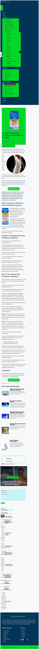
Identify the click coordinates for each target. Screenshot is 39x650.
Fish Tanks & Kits (8, 601)
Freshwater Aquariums (9, 88)
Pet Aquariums (6, 138)
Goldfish (8, 40)
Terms (36, 647)
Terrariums (5, 68)
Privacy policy (32, 647)
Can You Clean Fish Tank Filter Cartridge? (8, 533)
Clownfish (9, 54)
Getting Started (8, 86)
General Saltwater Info (9, 26)
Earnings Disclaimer (26, 623)
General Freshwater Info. (10, 93)
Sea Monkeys (9, 58)
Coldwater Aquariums (9, 24)
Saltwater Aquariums (11, 65)
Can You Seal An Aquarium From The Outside (8, 521)
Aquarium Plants (8, 19)
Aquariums (5, 17)
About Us (23, 630)
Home (4, 12)
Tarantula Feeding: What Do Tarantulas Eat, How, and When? (9, 553)
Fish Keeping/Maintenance (10, 84)
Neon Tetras (9, 49)
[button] (1, 4)
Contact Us (23, 632)
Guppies (8, 42)
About (4, 14)
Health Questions (8, 91)
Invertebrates (7, 72)
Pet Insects (7, 77)
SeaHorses (9, 63)
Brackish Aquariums (9, 21)
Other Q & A (7, 95)
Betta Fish (9, 56)
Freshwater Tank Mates (9, 28)
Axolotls (8, 35)
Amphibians (7, 70)
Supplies (4, 100)
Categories (3, 508)
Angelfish (9, 33)
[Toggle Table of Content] (13, 146)
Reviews (4, 98)
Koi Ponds (9, 47)
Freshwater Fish (6, 630)
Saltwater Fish (8, 51)
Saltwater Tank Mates (11, 61)
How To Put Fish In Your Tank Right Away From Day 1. (8, 576)
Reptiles (6, 79)
